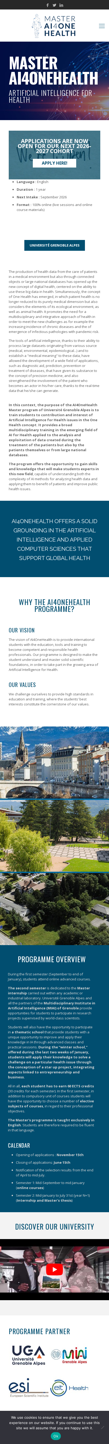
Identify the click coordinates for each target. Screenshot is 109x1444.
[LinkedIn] (61, 5)
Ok (55, 1436)
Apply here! (54, 163)
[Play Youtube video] (54, 1269)
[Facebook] (48, 5)
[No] (102, 1427)
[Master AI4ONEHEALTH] (54, 25)
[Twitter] (54, 5)
